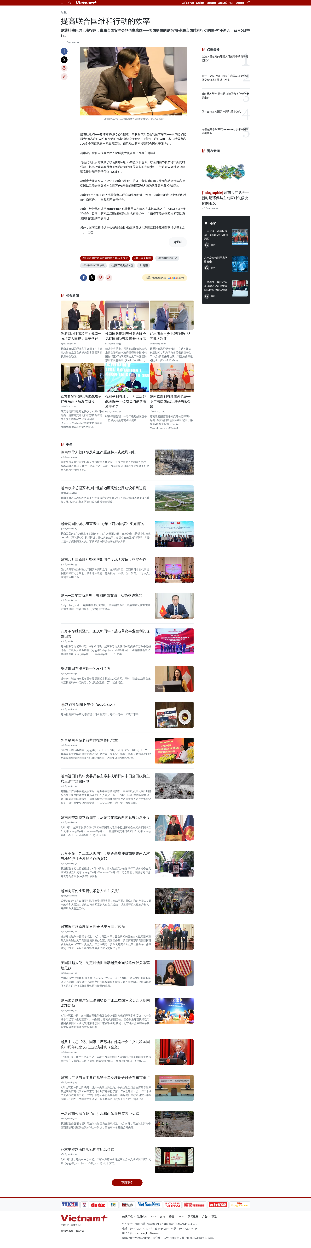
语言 (171, 1216)
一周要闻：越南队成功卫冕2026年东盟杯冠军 (216, 234)
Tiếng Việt (187, 2)
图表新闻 (213, 151)
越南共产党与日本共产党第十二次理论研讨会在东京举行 (105, 1078)
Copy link (64, 76)
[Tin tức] (98, 1204)
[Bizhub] (127, 1204)
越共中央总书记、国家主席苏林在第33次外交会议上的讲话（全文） (225, 77)
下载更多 (127, 1182)
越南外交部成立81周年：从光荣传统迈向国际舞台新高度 (105, 817)
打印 (64, 68)
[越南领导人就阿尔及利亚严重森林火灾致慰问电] (174, 462)
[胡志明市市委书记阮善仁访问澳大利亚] (172, 315)
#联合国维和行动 (167, 258)
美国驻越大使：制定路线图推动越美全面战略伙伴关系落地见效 (105, 965)
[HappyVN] (240, 1204)
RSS (153, 1216)
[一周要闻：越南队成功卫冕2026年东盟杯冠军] (240, 237)
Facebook (64, 51)
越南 (145, 265)
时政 (64, 12)
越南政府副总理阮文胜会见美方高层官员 (93, 927)
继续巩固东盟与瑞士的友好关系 (86, 669)
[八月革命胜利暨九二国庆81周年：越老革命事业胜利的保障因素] (174, 641)
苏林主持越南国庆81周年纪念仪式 (87, 1149)
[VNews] (84, 1204)
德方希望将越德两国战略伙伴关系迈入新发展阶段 (81, 399)
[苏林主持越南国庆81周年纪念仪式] (174, 1160)
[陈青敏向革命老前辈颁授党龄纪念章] (174, 751)
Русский (240, 3)
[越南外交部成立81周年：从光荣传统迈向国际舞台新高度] (174, 828)
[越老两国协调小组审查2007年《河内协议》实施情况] (174, 534)
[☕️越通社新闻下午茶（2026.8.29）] (174, 715)
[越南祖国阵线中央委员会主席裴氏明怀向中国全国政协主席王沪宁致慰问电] (174, 786)
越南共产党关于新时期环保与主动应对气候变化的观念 (225, 198)
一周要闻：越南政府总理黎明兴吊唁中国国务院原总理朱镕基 (215, 286)
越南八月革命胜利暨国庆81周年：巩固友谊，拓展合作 (103, 560)
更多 (69, 444)
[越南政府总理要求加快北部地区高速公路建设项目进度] (174, 498)
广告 (204, 1216)
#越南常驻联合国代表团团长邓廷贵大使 (105, 258)
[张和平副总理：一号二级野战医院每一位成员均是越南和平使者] (127, 377)
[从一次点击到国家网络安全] (240, 264)
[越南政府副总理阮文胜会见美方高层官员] (174, 937)
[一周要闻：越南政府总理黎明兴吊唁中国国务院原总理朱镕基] (240, 288)
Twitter (64, 59)
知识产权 (127, 1216)
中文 (231, 3)
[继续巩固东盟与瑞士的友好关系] (174, 679)
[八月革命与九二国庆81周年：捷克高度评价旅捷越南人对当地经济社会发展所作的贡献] (174, 864)
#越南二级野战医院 (122, 265)
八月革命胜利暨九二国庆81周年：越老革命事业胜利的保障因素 (105, 633)
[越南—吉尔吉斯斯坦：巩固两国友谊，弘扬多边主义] (174, 606)
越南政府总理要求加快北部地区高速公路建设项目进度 (103, 488)
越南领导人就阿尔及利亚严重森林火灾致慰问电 (98, 452)
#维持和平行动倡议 (93, 265)
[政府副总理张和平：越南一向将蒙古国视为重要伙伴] (82, 315)
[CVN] (172, 1204)
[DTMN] (194, 1204)
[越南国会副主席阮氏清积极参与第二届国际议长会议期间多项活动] (174, 1011)
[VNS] (149, 1204)
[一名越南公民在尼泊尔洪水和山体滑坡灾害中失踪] (174, 1124)
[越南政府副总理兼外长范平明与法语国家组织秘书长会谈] (172, 377)
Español (222, 2)
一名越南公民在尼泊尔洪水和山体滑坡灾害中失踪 (100, 1114)
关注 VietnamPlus (155, 277)
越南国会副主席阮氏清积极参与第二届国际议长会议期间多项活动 (105, 1003)
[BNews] (113, 1204)
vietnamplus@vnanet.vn (149, 1233)
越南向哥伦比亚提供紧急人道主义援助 (91, 891)
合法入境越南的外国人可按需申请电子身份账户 (225, 58)
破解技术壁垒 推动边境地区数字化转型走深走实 (225, 95)
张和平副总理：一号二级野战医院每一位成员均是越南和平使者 (125, 401)
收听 (213, 245)
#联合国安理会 (142, 258)
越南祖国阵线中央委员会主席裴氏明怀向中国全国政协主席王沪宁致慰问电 (105, 778)
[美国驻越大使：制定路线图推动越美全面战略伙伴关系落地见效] (174, 973)
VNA (181, 1216)
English (200, 2)
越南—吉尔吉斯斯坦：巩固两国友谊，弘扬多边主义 (101, 595)
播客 (213, 223)
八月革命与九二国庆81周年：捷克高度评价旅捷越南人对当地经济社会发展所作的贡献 (105, 856)
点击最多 (213, 49)
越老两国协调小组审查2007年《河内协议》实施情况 (102, 524)
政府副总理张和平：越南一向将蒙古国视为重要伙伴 (81, 336)
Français (211, 2)
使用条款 (142, 1216)
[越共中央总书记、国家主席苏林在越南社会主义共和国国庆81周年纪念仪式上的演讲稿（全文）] (174, 1052)
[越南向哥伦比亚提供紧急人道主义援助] (174, 901)
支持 (162, 1216)
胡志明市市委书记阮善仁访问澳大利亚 (170, 336)
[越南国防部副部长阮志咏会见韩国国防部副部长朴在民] (127, 315)
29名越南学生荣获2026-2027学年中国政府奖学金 (225, 131)
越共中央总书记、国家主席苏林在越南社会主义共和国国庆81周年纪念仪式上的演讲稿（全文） (105, 1044)
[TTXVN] (70, 1204)
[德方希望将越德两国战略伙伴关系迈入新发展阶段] (82, 377)
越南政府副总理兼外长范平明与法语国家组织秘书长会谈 (170, 401)
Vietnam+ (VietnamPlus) (86, 2)
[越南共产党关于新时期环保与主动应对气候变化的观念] (226, 172)
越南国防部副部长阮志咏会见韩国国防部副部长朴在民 (125, 336)
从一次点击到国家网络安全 (215, 259)
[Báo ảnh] (218, 1204)
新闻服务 (193, 1216)
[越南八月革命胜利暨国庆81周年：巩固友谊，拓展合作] (174, 570)
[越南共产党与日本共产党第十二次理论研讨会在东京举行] (174, 1088)
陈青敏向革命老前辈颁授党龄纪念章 (89, 740)
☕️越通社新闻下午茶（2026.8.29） (89, 704)
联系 (214, 1216)
